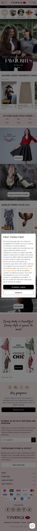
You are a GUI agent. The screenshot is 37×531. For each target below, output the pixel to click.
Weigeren (18, 293)
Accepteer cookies (18, 287)
